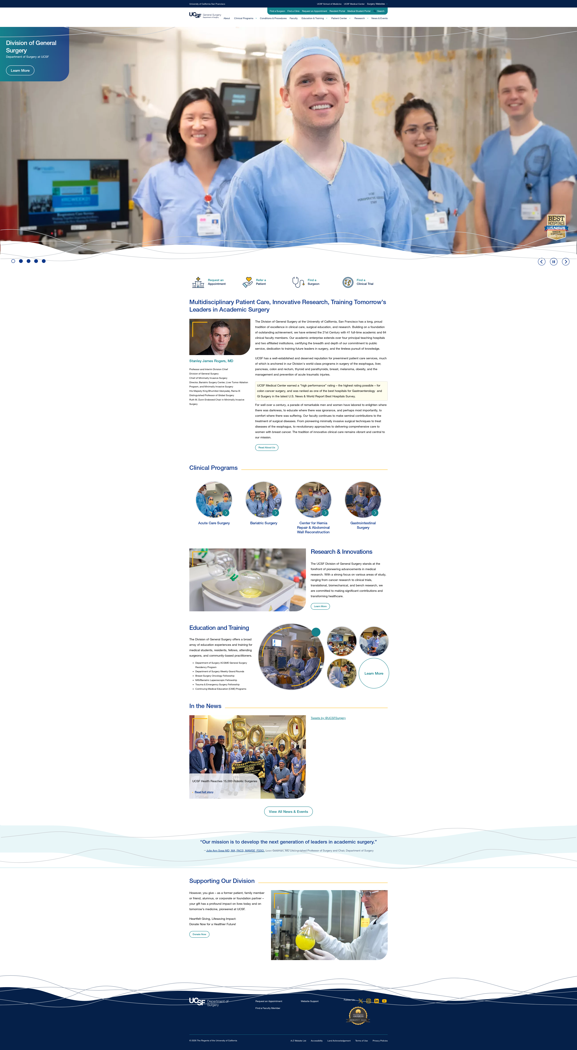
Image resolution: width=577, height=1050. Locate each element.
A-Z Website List (298, 1040)
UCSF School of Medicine (329, 4)
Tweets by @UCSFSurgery (328, 718)
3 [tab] (28, 261)
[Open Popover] (316, 632)
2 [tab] (20, 261)
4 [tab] (36, 261)
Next (565, 261)
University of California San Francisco (207, 4)
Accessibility (317, 1040)
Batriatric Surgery (275, 512)
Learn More (20, 83)
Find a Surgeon (277, 11)
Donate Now (199, 934)
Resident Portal (337, 11)
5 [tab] (43, 261)
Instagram (368, 1001)
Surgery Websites (376, 3)
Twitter (360, 1001)
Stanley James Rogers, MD (211, 361)
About (227, 18)
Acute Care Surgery (225, 512)
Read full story (204, 792)
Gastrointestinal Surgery (375, 512)
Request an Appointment (314, 11)
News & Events (379, 18)
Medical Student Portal (358, 11)
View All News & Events (288, 811)
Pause (553, 261)
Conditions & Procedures (273, 18)
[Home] (205, 15)
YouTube (384, 1001)
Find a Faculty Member (267, 1008)
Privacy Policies (380, 1040)
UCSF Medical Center (354, 4)
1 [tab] (13, 261)
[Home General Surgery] (222, 1003)
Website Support (310, 1001)
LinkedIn (376, 1001)
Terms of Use (361, 1040)
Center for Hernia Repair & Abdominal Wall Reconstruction (325, 512)
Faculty (294, 18)
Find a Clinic (293, 11)
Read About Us (266, 447)
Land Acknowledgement (339, 1040)
